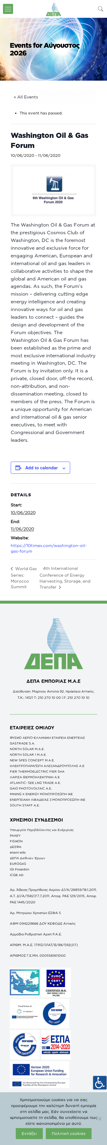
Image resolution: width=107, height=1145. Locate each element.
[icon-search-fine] (101, 8)
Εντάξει (29, 1133)
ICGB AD (16, 875)
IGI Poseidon (19, 869)
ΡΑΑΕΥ (15, 835)
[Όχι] (100, 1119)
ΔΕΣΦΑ (15, 847)
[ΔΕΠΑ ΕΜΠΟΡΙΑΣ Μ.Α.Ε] (53, 8)
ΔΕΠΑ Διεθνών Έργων (27, 858)
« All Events (26, 97)
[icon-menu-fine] (8, 9)
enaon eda (18, 852)
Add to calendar (41, 468)
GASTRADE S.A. (22, 743)
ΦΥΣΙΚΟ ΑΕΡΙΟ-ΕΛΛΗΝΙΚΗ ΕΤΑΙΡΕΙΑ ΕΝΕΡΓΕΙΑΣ (47, 737)
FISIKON (16, 841)
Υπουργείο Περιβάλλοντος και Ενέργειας (42, 830)
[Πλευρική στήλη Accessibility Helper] (100, 1083)
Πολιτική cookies (69, 1133)
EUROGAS (18, 863)
